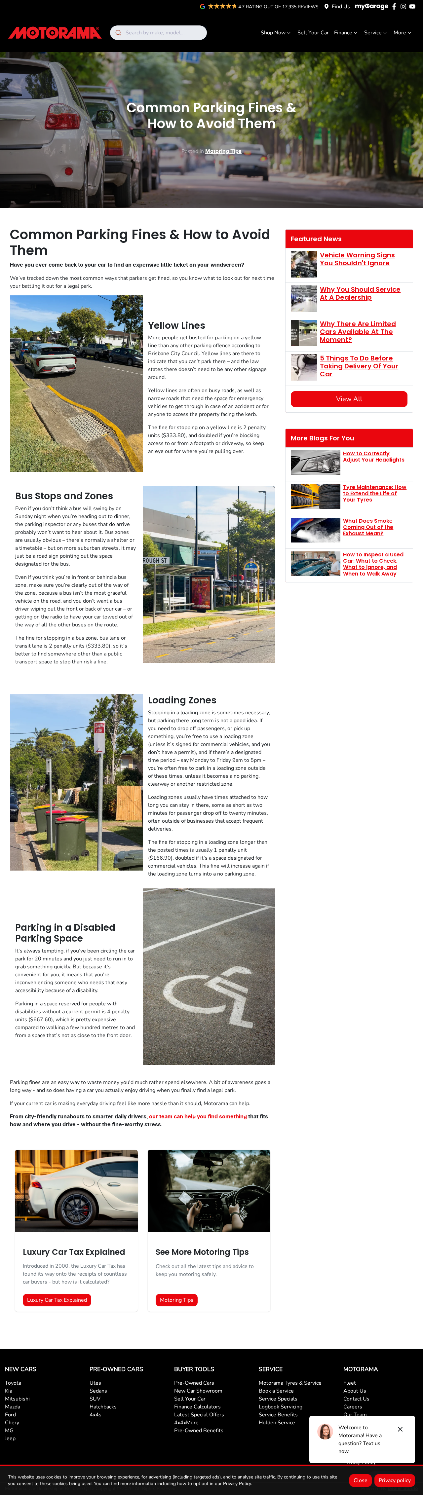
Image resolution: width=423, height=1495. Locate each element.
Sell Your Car (313, 32)
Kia (8, 1391)
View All (349, 398)
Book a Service (276, 1391)
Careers (352, 1406)
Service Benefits (278, 1414)
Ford (10, 1414)
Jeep (10, 1438)
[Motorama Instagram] (404, 6)
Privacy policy (395, 1480)
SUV (95, 1398)
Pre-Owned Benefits (198, 1430)
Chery (12, 1422)
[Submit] (118, 32)
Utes (95, 1383)
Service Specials (278, 1398)
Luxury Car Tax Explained (57, 1300)
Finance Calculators (197, 1406)
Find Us (341, 6)
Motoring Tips (223, 151)
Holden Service (277, 1422)
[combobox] (158, 32)
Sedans (98, 1391)
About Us (354, 1391)
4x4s (95, 1414)
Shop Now (273, 32)
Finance (343, 32)
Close (360, 1480)
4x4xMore (186, 1422)
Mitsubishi (17, 1398)
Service (373, 32)
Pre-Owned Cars (194, 1383)
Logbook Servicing (280, 1406)
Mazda (12, 1406)
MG (9, 1430)
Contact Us (356, 1398)
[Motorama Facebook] (395, 6)
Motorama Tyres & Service (290, 1383)
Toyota (13, 1383)
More (400, 32)
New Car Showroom (198, 1391)
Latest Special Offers (199, 1414)
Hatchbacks (103, 1406)
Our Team (355, 1414)
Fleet (349, 1383)
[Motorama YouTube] (413, 6)
